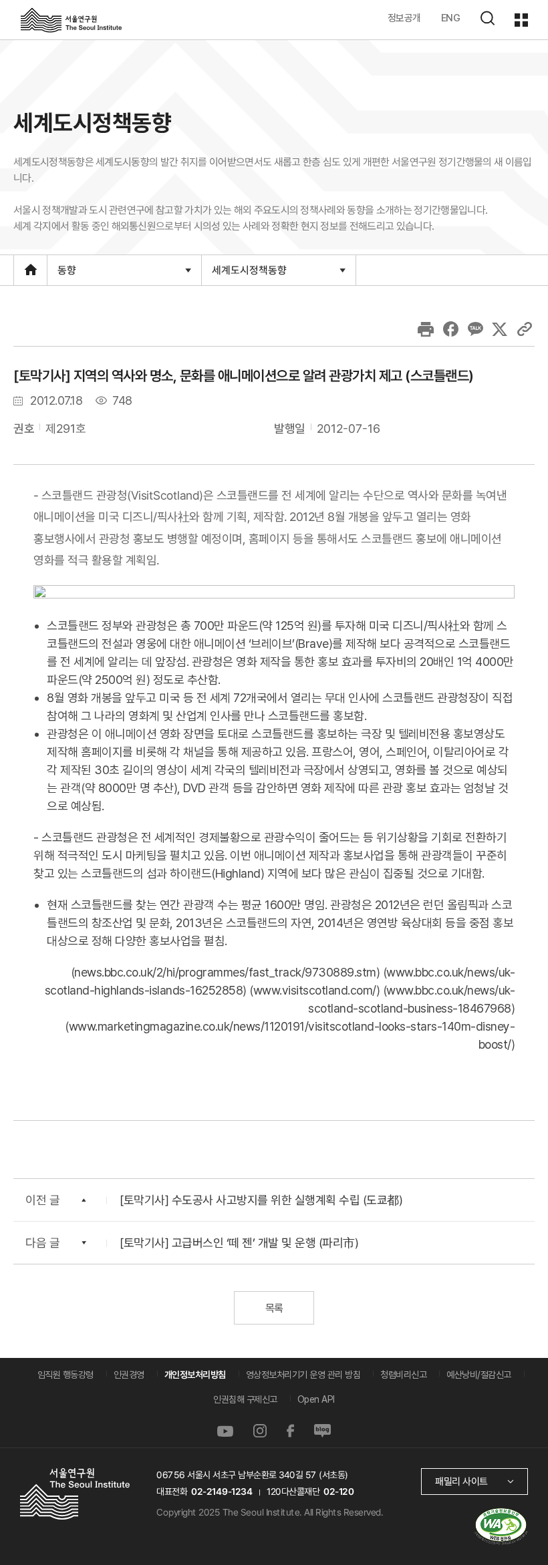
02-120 (338, 1491)
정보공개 (404, 17)
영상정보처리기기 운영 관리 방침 (303, 1374)
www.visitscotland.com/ (314, 990)
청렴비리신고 (403, 1374)
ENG (450, 17)
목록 (274, 1308)
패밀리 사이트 (461, 1481)
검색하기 (487, 18)
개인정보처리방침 (195, 1374)
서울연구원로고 (71, 19)
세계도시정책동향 (249, 274)
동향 (66, 274)
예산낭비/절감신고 (478, 1374)
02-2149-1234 (222, 1491)
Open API (316, 1399)
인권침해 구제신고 (245, 1399)
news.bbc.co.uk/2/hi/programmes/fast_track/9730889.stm (225, 972)
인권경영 (129, 1374)
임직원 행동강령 (65, 1374)
